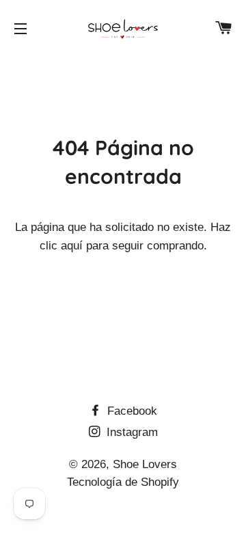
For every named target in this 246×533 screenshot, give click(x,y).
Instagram (130, 432)
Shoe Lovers (145, 464)
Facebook (130, 411)
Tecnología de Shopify (123, 482)
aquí (72, 245)
